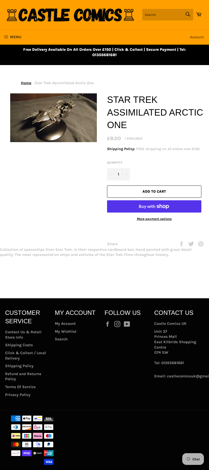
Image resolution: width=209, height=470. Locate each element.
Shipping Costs (19, 345)
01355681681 (172, 363)
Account (197, 37)
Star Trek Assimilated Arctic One (64, 83)
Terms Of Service (20, 387)
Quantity (115, 162)
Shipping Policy (19, 366)
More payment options (154, 219)
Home (26, 83)
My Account (65, 323)
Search (61, 339)
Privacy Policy (18, 394)
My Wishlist (65, 331)
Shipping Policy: (121, 149)
